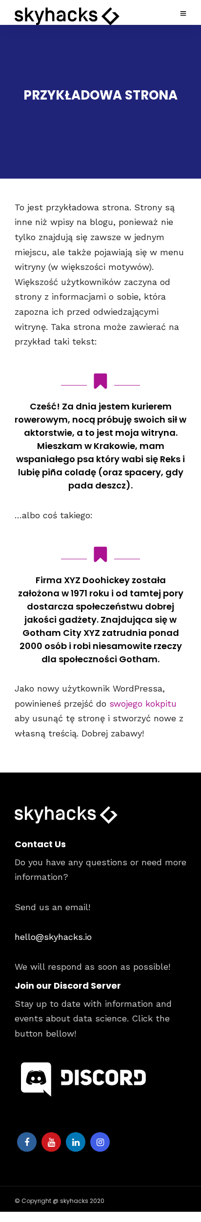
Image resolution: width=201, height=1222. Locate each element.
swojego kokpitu (143, 703)
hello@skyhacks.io (53, 937)
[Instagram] (100, 1142)
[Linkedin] (75, 1142)
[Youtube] (51, 1142)
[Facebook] (27, 1142)
